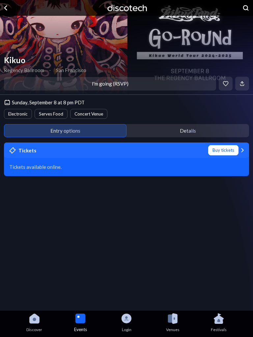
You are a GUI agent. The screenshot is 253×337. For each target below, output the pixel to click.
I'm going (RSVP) (110, 84)
